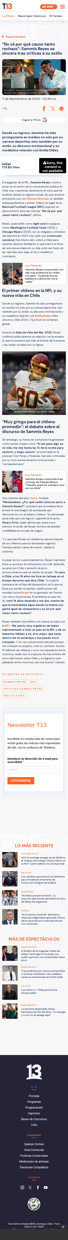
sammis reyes (15, 681)
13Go (34, 1125)
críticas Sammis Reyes (23, 688)
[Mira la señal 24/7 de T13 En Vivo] (48, 6)
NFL (7, 626)
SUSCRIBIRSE (21, 780)
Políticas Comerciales (34, 1155)
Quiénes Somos (34, 1144)
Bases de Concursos (34, 1119)
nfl (34, 681)
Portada (34, 1096)
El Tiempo (56, 16)
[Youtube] (45, 1188)
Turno (34, 498)
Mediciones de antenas (34, 1161)
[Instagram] (22, 1188)
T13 (4, 108)
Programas (34, 1102)
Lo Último (8, 16)
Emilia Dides (14, 695)
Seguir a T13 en (31, 119)
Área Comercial (34, 1150)
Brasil (25, 592)
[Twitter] (30, 1188)
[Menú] (62, 7)
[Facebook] (38, 1188)
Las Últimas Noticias (35, 199)
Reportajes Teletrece (32, 16)
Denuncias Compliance (34, 1167)
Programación (34, 1107)
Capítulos (34, 1113)
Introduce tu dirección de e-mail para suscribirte (32, 760)
